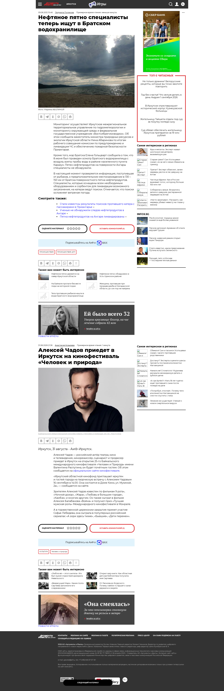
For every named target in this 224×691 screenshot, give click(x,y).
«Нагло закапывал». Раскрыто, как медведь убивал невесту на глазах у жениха (167, 202)
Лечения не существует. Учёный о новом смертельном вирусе (166, 402)
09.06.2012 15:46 (45, 12)
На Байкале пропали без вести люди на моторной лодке (66, 284)
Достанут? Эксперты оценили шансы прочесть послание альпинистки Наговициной (167, 363)
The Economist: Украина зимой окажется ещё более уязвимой (163, 219)
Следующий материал (88, 683)
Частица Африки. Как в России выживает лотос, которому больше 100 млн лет (167, 182)
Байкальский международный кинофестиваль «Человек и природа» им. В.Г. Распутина (79, 433)
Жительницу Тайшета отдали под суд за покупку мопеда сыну (161, 120)
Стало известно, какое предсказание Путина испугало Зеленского (166, 249)
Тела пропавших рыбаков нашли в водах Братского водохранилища (67, 294)
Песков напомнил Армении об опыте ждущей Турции (167, 229)
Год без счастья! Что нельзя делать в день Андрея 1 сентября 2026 (161, 96)
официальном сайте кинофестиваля (96, 470)
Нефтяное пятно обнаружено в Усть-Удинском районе (114, 275)
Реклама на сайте (79, 636)
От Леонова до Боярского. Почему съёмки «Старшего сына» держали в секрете (115, 585)
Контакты (62, 636)
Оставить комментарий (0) (112, 229)
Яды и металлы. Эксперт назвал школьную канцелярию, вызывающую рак (165, 152)
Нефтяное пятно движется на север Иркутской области (65, 275)
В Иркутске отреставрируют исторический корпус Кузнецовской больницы (161, 108)
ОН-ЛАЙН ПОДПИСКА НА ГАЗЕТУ (167, 636)
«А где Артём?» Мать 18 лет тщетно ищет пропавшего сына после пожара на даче (166, 383)
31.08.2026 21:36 (45, 345)
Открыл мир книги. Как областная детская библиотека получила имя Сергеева (116, 575)
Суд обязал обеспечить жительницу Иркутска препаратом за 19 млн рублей (161, 133)
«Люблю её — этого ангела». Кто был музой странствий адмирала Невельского (67, 575)
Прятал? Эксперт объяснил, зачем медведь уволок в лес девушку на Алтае (166, 172)
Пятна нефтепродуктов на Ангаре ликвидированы (92, 216)
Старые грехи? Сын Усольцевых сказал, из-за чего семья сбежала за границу (167, 162)
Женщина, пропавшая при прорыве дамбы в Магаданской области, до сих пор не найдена (115, 286)
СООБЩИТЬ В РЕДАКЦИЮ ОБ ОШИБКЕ (74, 639)
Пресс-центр (143, 636)
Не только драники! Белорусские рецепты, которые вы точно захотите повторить (161, 84)
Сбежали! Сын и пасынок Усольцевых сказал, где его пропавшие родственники (168, 352)
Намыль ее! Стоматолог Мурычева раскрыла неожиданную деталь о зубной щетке (166, 373)
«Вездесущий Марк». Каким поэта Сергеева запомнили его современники (67, 585)
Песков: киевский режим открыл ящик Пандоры (164, 239)
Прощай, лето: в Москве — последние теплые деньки (163, 259)
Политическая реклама (123, 636)
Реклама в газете (99, 636)
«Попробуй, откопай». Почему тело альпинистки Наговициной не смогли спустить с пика (167, 393)
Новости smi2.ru (48, 336)
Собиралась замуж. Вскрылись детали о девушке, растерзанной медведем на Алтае (165, 192)
